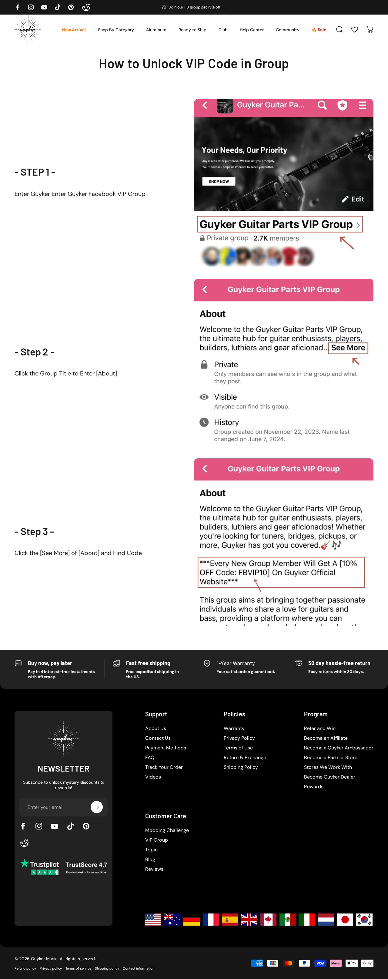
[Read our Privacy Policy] (289, 534)
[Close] (293, 407)
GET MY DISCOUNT (248, 554)
